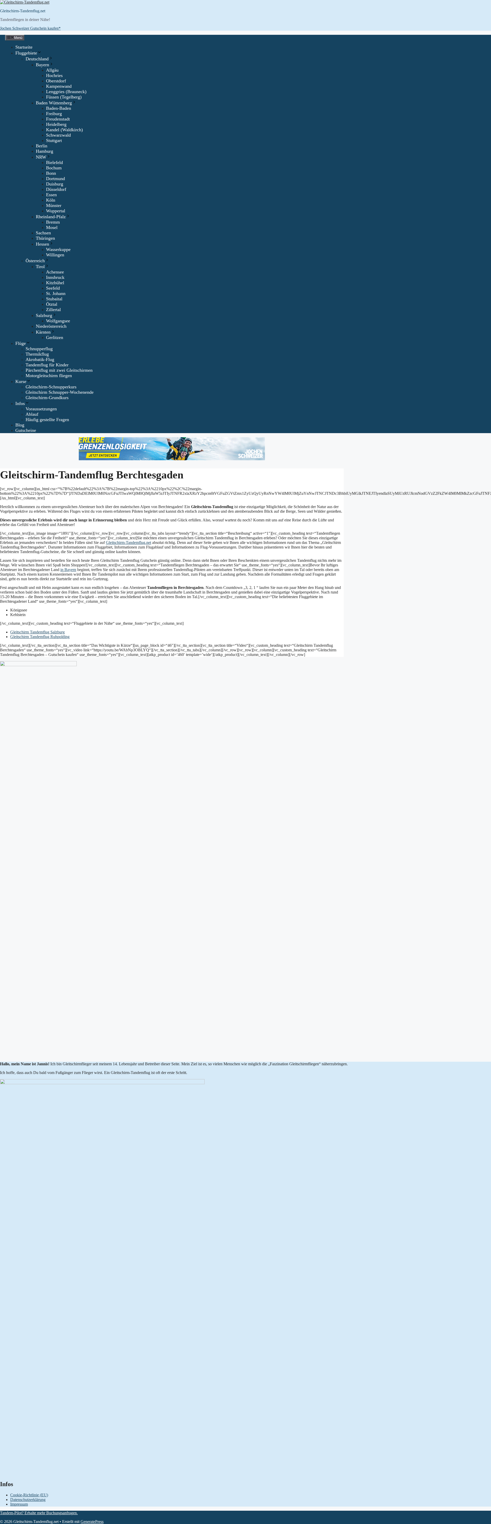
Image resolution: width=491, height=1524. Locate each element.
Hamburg (44, 151)
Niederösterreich (51, 326)
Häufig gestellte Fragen (47, 419)
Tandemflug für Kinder (47, 364)
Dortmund (55, 178)
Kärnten (43, 332)
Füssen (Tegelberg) (64, 97)
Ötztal (51, 304)
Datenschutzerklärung (28, 1499)
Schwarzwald (58, 135)
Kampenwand (59, 86)
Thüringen (45, 238)
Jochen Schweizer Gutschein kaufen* (30, 28)
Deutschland (37, 58)
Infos (20, 403)
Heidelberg (56, 124)
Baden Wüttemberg (54, 102)
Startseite (23, 47)
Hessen (42, 244)
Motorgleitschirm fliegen (49, 375)
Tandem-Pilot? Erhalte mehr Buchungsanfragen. (39, 1513)
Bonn (51, 173)
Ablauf (32, 414)
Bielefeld (54, 162)
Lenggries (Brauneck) (66, 91)
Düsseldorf (56, 189)
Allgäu (52, 70)
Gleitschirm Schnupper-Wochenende (60, 392)
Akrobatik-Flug (40, 359)
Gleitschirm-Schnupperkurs (51, 386)
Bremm (53, 222)
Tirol (40, 266)
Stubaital (54, 298)
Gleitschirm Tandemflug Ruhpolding (40, 636)
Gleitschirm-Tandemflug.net (22, 11)
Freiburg (54, 113)
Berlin (41, 145)
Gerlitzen (54, 337)
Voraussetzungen (41, 408)
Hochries (54, 75)
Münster (53, 205)
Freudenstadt (58, 119)
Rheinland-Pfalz (51, 216)
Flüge (20, 343)
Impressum (19, 1504)
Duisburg (54, 184)
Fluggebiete (26, 53)
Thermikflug (37, 354)
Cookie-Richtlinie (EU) (29, 1495)
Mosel (52, 227)
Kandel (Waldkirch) (64, 129)
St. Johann (55, 293)
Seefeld (53, 288)
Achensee (55, 272)
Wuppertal (55, 210)
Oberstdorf (56, 80)
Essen (51, 194)
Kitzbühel (55, 282)
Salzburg (44, 315)
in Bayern (68, 569)
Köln (50, 200)
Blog (19, 424)
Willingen (55, 254)
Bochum (54, 167)
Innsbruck (55, 277)
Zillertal (53, 309)
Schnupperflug (39, 348)
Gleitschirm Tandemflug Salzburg (37, 632)
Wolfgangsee (58, 320)
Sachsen (43, 232)
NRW (41, 157)
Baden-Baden (58, 108)
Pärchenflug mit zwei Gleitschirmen (59, 370)
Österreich (35, 260)
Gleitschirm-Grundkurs (47, 397)
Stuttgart (54, 140)
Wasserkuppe (58, 249)
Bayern (42, 64)
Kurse (20, 381)
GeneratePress (92, 1521)
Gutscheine (25, 430)
